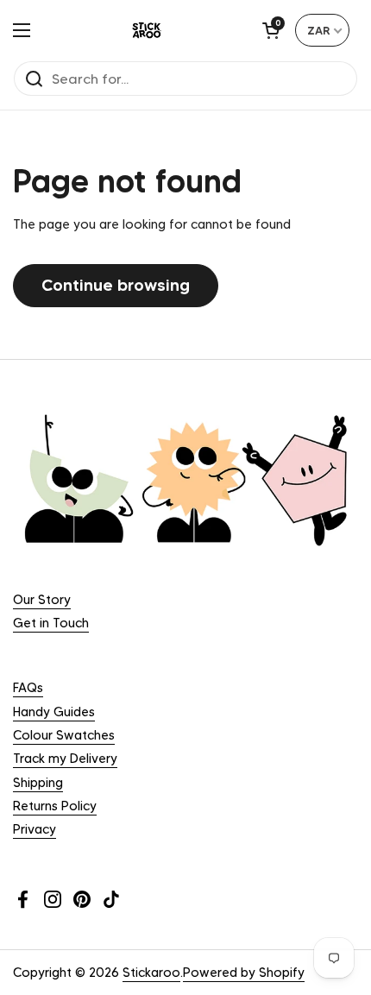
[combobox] (322, 30)
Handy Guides (54, 712)
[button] (271, 30)
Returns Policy (55, 806)
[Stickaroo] (147, 30)
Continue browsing (115, 284)
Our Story (42, 600)
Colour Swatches (64, 735)
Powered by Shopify (244, 972)
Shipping (38, 782)
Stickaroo (151, 972)
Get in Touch (51, 623)
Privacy (34, 829)
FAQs (28, 688)
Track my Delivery (65, 758)
